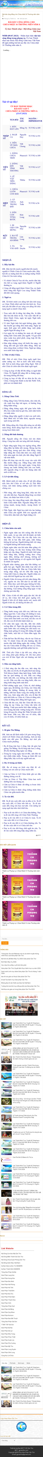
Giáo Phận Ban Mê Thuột (9, 1318)
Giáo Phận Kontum (7, 1315)
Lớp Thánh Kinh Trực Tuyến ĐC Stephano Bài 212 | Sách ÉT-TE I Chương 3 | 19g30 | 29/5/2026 (26, 1217)
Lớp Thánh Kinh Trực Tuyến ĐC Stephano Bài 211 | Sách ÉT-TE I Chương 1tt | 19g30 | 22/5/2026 (26, 1226)
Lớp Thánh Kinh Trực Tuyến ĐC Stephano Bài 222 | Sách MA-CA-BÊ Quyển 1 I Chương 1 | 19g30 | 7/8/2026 (27, 1075)
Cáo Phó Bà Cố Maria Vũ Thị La (23, 1157)
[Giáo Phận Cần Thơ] (21, 4)
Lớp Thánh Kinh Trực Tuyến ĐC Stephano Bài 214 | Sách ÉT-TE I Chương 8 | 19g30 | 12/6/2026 (26, 1176)
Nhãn (28, 1363)
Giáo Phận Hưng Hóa (8, 1278)
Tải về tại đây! (10, 101)
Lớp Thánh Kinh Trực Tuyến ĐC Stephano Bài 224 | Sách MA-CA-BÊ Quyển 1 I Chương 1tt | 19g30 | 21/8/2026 (27, 1033)
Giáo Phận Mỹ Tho (7, 1346)
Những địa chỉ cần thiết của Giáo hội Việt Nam (16, 983)
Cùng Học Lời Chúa (7, 1355)
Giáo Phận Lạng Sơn (7, 1275)
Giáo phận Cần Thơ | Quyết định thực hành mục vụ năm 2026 (21, 968)
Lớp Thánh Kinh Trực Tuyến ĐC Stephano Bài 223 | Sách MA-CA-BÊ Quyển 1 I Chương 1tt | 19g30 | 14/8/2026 (27, 1041)
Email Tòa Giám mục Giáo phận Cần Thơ (14, 980)
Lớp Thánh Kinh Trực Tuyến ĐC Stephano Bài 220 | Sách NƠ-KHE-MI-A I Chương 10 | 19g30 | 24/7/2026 (26, 1092)
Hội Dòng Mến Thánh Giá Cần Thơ (12, 1257)
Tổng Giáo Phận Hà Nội (8, 1272)
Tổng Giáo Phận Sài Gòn (9, 1321)
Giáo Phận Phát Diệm (8, 1297)
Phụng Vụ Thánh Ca (10, 18)
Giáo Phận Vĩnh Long (8, 1352)
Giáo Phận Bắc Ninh (7, 1281)
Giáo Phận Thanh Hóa (8, 1300)
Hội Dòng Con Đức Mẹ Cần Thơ (11, 1253)
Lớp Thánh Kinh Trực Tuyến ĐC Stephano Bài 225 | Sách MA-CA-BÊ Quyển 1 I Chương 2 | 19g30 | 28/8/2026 (27, 1025)
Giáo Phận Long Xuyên (8, 1349)
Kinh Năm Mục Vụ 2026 (8, 962)
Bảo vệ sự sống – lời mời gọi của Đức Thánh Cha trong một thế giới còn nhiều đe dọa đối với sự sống (27, 1100)
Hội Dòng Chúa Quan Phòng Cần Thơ (13, 1260)
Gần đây (4, 1363)
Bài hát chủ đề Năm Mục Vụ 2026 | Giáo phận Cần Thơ (18, 959)
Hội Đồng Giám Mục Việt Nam (10, 1263)
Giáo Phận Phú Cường (8, 1343)
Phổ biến (12, 1363)
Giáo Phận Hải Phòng (8, 1284)
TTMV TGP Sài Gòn (7, 1324)
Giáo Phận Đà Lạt (6, 1331)
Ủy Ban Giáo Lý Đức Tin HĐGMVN (11, 1266)
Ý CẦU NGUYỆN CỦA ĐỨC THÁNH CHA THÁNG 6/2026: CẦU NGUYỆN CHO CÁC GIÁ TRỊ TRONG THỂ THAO (27, 1192)
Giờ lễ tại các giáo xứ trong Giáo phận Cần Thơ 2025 (18, 989)
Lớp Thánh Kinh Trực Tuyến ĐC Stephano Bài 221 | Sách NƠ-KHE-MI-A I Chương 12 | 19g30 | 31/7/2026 (26, 1084)
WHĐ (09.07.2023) (10, 36)
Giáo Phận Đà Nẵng (7, 1309)
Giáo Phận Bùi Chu (7, 1294)
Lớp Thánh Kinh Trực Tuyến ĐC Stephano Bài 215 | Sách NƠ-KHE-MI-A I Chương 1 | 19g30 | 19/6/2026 (26, 1167)
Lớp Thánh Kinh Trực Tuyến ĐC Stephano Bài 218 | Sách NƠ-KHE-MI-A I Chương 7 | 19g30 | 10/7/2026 (26, 1125)
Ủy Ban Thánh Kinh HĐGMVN (10, 1269)
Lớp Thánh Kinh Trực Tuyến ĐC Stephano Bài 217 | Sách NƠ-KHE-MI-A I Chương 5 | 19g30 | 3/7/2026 (26, 1142)
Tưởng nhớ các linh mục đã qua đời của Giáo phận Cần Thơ (20, 986)
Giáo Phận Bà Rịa (6, 1328)
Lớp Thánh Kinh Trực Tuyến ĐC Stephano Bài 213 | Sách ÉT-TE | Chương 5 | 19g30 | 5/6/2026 (26, 1184)
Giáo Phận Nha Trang (8, 1334)
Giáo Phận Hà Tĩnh (7, 1287)
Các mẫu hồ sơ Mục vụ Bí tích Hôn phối (13, 965)
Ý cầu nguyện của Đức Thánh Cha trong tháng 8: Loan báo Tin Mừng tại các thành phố (26, 1067)
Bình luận (21, 1363)
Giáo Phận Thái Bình (7, 1290)
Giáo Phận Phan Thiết (8, 1337)
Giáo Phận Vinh (6, 1303)
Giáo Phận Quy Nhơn (8, 1312)
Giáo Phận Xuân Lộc (7, 1340)
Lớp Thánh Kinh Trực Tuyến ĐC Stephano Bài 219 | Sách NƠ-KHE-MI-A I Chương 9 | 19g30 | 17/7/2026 (26, 1109)
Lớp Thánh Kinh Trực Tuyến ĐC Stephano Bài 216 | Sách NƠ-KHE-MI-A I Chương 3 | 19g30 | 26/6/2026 (26, 1150)
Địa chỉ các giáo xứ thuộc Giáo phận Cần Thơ (15, 976)
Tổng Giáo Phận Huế (8, 1306)
